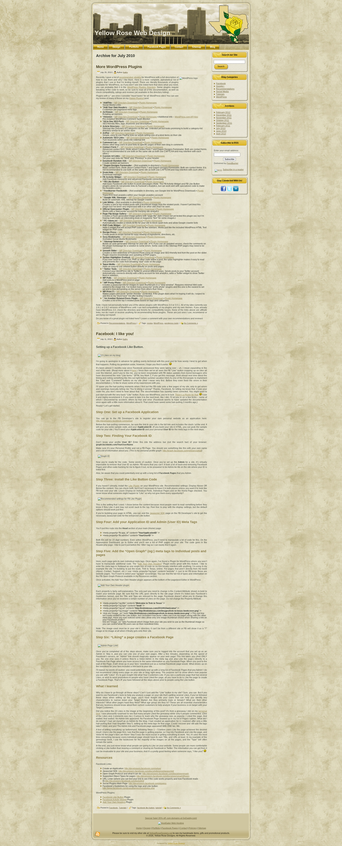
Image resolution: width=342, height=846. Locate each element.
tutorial (158, 808)
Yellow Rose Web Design (132, 33)
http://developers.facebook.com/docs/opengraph (165, 773)
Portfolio (156, 828)
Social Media (222, 91)
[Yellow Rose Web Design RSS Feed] (97, 834)
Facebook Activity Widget (115, 799)
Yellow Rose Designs (176, 843)
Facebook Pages (170, 828)
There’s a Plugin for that (186, 395)
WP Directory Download (125, 103)
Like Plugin (133, 486)
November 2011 (224, 118)
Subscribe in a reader (233, 169)
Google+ (220, 86)
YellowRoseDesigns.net (160, 833)
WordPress (131, 323)
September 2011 (224, 123)
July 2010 (221, 128)
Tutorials (122, 808)
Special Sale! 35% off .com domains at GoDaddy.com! (171, 818)
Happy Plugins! (136, 98)
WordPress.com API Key (186, 117)
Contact (183, 828)
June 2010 (221, 131)
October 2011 (222, 120)
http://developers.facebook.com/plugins (147, 783)
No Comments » (191, 323)
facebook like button (145, 808)
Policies (192, 828)
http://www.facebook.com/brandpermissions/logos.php (129, 788)
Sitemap (202, 828)
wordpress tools (171, 323)
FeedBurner (232, 163)
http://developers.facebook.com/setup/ (114, 421)
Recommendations (117, 323)
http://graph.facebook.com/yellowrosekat (182, 450)
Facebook (113, 808)
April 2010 (221, 134)
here (134, 370)
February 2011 (223, 126)
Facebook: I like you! (115, 334)
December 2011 (224, 115)
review (149, 323)
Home (139, 828)
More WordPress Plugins (119, 66)
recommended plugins (130, 77)
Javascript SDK (157, 513)
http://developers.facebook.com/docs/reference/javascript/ (146, 771)
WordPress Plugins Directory (141, 87)
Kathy (125, 72)
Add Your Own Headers (150, 564)
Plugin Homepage (148, 103)
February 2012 (223, 112)
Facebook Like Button (113, 797)
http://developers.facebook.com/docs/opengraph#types (162, 776)
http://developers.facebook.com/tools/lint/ (124, 781)
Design (147, 828)
